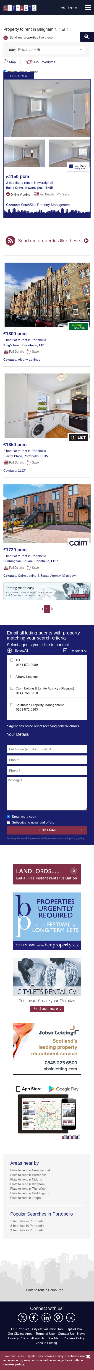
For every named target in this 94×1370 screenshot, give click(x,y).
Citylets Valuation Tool (48, 1332)
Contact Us (67, 1337)
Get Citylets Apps (19, 1337)
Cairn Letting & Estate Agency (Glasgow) (40, 575)
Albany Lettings (22, 359)
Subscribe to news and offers (34, 822)
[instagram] (70, 1321)
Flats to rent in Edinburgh (45, 1293)
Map (12, 61)
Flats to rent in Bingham (28, 1187)
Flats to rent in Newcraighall (31, 1173)
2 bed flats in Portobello (28, 1229)
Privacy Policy (17, 1341)
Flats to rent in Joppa (26, 1201)
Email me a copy (24, 816)
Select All (22, 650)
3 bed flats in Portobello (28, 1233)
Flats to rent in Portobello (29, 1178)
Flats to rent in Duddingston (31, 1196)
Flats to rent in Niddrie (27, 1183)
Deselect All (78, 650)
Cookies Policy (75, 1341)
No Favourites (45, 61)
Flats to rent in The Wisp (28, 1192)
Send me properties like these (32, 37)
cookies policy (13, 1364)
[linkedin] (46, 1321)
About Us (38, 1341)
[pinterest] (58, 1321)
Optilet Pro (76, 1332)
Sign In (72, 7)
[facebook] (33, 1321)
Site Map (54, 1341)
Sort (12, 49)
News (82, 1337)
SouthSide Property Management (39, 204)
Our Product (18, 1332)
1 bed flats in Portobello (28, 1224)
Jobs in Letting (46, 1346)
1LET (14, 470)
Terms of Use (45, 1337)
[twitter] (22, 1321)
